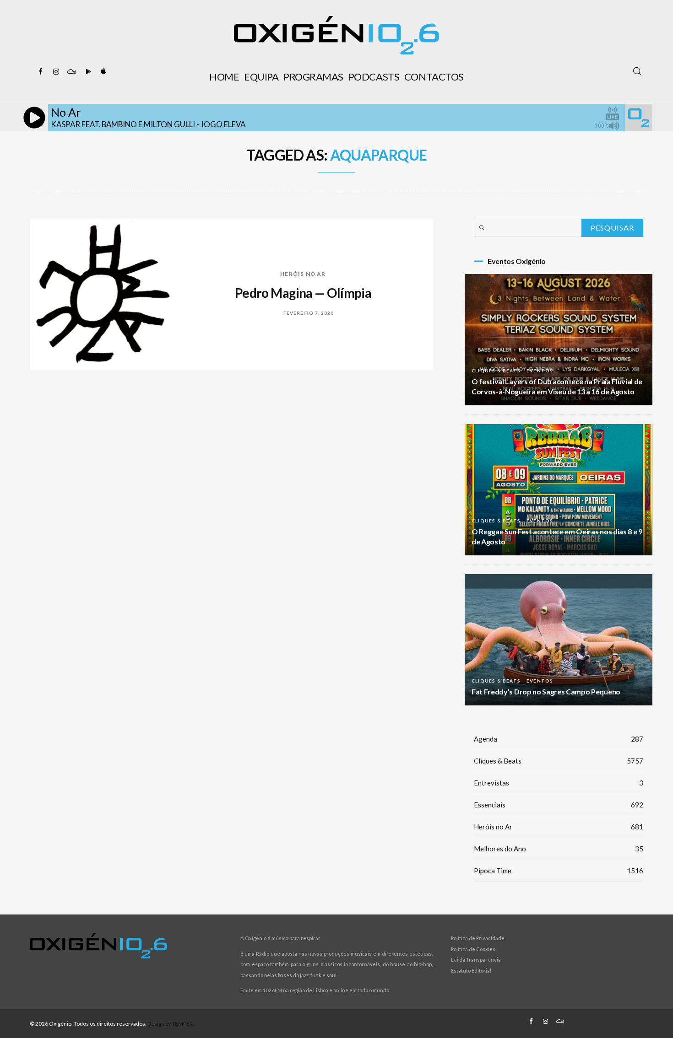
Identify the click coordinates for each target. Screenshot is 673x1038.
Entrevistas (558, 783)
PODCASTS (373, 76)
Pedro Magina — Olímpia (303, 293)
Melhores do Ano (558, 848)
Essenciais (558, 805)
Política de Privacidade (478, 938)
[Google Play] (87, 72)
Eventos (539, 370)
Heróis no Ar (303, 273)
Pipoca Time (558, 870)
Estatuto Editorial (471, 970)
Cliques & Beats (496, 370)
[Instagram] (56, 72)
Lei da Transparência (476, 960)
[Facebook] (40, 72)
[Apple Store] (103, 72)
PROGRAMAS (313, 76)
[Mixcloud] (71, 72)
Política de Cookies (473, 949)
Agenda (558, 739)
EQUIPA (261, 76)
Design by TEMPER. (170, 1023)
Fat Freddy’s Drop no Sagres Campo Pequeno (546, 691)
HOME (224, 76)
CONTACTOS (434, 76)
